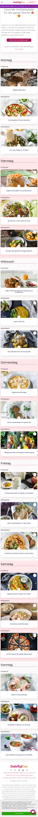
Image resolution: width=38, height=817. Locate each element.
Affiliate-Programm (19, 773)
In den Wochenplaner (19, 40)
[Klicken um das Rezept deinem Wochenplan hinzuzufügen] (34, 71)
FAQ (5, 773)
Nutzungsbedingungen (24, 775)
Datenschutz (10, 775)
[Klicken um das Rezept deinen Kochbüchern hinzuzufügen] (18, 85)
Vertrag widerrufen (9, 778)
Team (9, 773)
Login (32, 2)
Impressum (31, 773)
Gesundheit (19, 49)
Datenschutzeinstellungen (26, 778)
